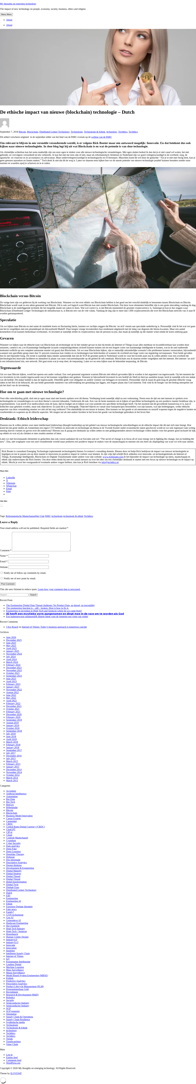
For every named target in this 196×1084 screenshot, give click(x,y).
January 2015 (12, 766)
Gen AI (9, 917)
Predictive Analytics (15, 981)
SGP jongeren (13, 1011)
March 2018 (12, 742)
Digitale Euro (12, 887)
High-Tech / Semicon (16, 931)
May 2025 (11, 645)
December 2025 (14, 640)
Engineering (12, 898)
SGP (8, 1008)
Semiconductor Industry (17, 1003)
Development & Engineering (20, 868)
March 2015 (12, 761)
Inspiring (10, 950)
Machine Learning (15, 967)
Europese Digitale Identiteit (19, 906)
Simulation (11, 1014)
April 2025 (11, 648)
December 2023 (14, 667)
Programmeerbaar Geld (17, 989)
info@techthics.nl (110, 462)
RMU (48, 516)
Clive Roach (12, 627)
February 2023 (13, 684)
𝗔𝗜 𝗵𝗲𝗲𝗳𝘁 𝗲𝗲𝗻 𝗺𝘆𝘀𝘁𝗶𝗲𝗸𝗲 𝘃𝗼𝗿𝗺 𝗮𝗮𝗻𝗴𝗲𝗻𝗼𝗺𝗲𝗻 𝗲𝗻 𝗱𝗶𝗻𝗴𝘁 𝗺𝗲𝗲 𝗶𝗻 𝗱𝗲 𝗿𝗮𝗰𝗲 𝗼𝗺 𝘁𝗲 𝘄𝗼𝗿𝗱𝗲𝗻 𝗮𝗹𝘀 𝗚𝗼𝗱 (65, 613)
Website (4, 567)
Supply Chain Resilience (18, 1019)
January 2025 (12, 651)
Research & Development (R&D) (22, 994)
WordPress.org (13, 1063)
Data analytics (13, 846)
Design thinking (14, 865)
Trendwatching (13, 1041)
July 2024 (11, 656)
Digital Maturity (14, 870)
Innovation (11, 948)
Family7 (10, 912)
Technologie (77, 132)
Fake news (11, 909)
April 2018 (11, 739)
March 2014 (12, 777)
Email (4, 561)
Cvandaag (11, 840)
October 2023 (12, 673)
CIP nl (9, 832)
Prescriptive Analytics (16, 983)
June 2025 (11, 643)
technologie (57, 516)
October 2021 (12, 709)
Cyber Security (13, 843)
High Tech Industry (15, 928)
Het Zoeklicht (12, 926)
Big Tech (10, 802)
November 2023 (14, 670)
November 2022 (14, 689)
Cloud (9, 835)
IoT (8, 959)
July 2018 (11, 733)
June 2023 (11, 678)
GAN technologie (14, 915)
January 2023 (12, 687)
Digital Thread (13, 876)
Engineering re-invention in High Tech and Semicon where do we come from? (44, 611)
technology (111, 132)
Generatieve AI (13, 920)
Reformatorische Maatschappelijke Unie (25, 516)
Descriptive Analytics (16, 862)
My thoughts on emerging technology (18, 3)
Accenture (11, 791)
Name (4, 555)
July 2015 (11, 758)
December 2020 (14, 714)
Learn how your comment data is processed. (59, 589)
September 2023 (14, 676)
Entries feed (12, 1057)
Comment (5, 550)
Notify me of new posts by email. (20, 578)
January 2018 (12, 747)
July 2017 (11, 753)
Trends (9, 1038)
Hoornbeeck (12, 934)
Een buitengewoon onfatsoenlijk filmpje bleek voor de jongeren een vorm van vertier (47, 616)
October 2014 (12, 775)
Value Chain (12, 1044)
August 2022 (12, 692)
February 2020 (13, 717)
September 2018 (14, 731)
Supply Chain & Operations (19, 1016)
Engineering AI (13, 901)
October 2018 (12, 728)
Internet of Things (14, 956)
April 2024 (11, 659)
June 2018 (11, 736)
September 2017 (14, 750)
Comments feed (13, 1060)
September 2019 (14, 720)
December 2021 (14, 706)
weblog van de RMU (101, 137)
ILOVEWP (16, 1073)
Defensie (10, 857)
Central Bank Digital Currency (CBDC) (25, 826)
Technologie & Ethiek (94, 132)
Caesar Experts (13, 818)
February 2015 (13, 764)
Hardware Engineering (17, 923)
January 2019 (12, 725)
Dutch (9, 893)
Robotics (10, 997)
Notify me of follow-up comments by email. (25, 573)
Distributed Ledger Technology (54, 132)
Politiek (9, 978)
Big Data (10, 799)
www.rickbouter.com (113, 456)
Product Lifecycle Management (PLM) (25, 986)
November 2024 (14, 654)
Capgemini (11, 821)
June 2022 (11, 695)
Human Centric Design (17, 937)
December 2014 (14, 769)
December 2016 (14, 755)
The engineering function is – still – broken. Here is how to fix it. (37, 608)
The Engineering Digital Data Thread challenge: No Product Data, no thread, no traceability (50, 605)
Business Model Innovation (19, 815)
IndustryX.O (12, 942)
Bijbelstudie (12, 807)
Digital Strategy (13, 873)
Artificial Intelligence (16, 793)
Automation (12, 796)
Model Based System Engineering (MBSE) (27, 975)
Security (10, 1000)
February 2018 (13, 744)
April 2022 (11, 700)
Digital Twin (12, 884)
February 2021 (13, 711)
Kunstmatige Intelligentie (18, 961)
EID (8, 895)
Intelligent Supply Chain (18, 953)
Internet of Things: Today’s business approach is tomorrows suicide (54, 627)
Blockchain (32, 132)
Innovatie (10, 945)
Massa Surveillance (15, 972)
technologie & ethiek (73, 516)
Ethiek (9, 904)
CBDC (9, 824)
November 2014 (14, 772)
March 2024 (12, 662)
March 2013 (12, 780)
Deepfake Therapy (15, 854)
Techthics (122, 132)
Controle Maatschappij (17, 837)
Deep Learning (13, 851)
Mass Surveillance (15, 970)
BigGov (10, 804)
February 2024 (13, 665)
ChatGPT (10, 829)
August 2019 (12, 722)
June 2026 (11, 637)
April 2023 (11, 681)
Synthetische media (15, 1022)
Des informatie (13, 859)
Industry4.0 (11, 939)
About (9, 20)
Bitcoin (22, 132)
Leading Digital (13, 964)
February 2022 (13, 703)
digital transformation (16, 882)
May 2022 (11, 698)
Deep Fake (11, 848)
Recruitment (12, 992)
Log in (9, 1054)
